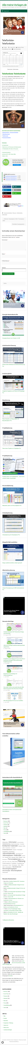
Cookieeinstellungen (8, 1029)
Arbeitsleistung (6, 844)
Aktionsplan (12, 842)
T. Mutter (5, 47)
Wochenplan (6, 870)
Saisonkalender (5, 865)
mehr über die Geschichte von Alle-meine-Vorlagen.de (13, 962)
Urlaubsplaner (8, 867)
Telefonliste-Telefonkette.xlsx (11, 176)
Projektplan (14, 863)
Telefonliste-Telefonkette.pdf (11, 179)
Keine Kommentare (17, 49)
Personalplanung (14, 859)
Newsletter (6, 1020)
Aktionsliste (5, 842)
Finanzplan (19, 849)
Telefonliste (4, 214)
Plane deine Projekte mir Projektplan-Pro (11, 448)
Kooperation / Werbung (8, 1022)
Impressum (6, 1025)
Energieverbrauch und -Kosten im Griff (11, 338)
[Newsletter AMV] (14, 159)
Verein (9, 49)
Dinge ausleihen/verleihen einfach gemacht (12, 562)
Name (3, 254)
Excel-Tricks (6, 822)
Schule (9, 865)
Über (4, 1016)
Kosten (20, 857)
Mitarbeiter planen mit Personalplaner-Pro (11, 505)
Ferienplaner (13, 847)
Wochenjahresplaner (9, 869)
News (5, 828)
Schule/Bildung (5, 49)
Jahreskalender (8, 853)
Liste (24, 857)
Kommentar (5, 239)
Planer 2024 (4, 861)
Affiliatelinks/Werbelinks (8, 920)
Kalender (5, 826)
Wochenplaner (16, 870)
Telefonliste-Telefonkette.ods (11, 177)
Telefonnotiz (5, 135)
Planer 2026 (14, 861)
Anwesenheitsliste (8, 212)
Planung (14, 212)
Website (4, 267)
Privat (22, 47)
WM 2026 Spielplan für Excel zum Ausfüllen (13, 700)
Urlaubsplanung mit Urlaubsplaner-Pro (11, 534)
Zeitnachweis (5, 872)
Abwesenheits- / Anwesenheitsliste (10, 132)
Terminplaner (14, 865)
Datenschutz (6, 1027)
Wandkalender (16, 867)
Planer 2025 (9, 861)
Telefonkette (19, 212)
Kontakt (10, 975)
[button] (6, 187)
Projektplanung (20, 863)
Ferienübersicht (7, 849)
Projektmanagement (6, 863)
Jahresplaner (7, 855)
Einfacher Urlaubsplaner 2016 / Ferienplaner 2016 (13, 219)
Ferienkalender (7, 847)
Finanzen (5, 824)
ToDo (19, 865)
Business (19, 47)
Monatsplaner (4, 859)
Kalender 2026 (14, 857)
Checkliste (22, 844)
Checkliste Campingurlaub (18, 224)
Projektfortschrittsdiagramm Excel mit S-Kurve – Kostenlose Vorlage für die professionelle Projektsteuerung (14, 660)
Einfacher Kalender (10, 846)
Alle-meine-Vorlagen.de (14, 4)
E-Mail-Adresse (6, 260)
